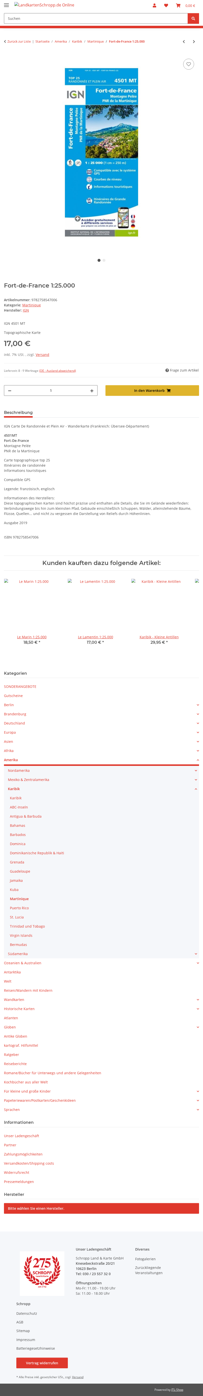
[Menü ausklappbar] (6, 3)
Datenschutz (26, 1313)
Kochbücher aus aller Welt (26, 1082)
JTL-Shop (177, 1390)
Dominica (17, 843)
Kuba (14, 889)
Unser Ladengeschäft (21, 1135)
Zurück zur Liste (19, 41)
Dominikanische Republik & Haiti (37, 853)
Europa (10, 732)
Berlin (9, 704)
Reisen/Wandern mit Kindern (28, 990)
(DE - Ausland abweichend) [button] (57, 371)
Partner (10, 1145)
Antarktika (12, 972)
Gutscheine (13, 695)
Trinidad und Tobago (27, 926)
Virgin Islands (21, 935)
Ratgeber (11, 1054)
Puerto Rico (19, 908)
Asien (8, 741)
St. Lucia (17, 917)
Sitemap (23, 1330)
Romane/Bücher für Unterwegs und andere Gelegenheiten (52, 1073)
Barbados (18, 834)
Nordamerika (19, 770)
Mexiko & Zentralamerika (28, 779)
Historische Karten (19, 1008)
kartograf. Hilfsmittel (21, 1045)
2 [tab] (103, 260)
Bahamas (17, 825)
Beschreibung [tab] (18, 412)
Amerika (11, 759)
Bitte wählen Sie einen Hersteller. (36, 1208)
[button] (154, 5)
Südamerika (18, 953)
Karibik (14, 788)
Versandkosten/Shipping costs (29, 1163)
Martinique (31, 305)
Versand (42, 354)
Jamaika (16, 880)
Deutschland (14, 723)
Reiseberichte (15, 1063)
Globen (10, 1027)
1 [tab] (99, 260)
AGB (19, 1322)
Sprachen (12, 1109)
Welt (7, 981)
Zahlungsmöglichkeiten (23, 1154)
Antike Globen (15, 1036)
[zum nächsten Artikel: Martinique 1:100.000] (194, 41)
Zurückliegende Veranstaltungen (149, 1270)
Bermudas (18, 944)
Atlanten (11, 1018)
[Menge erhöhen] (91, 390)
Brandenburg (15, 714)
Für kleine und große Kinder (27, 1091)
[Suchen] (193, 18)
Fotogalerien (145, 1259)
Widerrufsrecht (16, 1172)
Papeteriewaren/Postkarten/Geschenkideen (40, 1100)
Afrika (9, 750)
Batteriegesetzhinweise (35, 1348)
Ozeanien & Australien (22, 963)
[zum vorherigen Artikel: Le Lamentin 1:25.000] (184, 41)
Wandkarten (14, 999)
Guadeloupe (20, 871)
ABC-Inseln (19, 807)
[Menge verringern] (9, 390)
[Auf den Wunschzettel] (188, 64)
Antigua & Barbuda (26, 816)
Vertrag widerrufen (42, 1363)
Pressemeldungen (19, 1181)
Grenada (17, 862)
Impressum (25, 1339)
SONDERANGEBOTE (20, 686)
